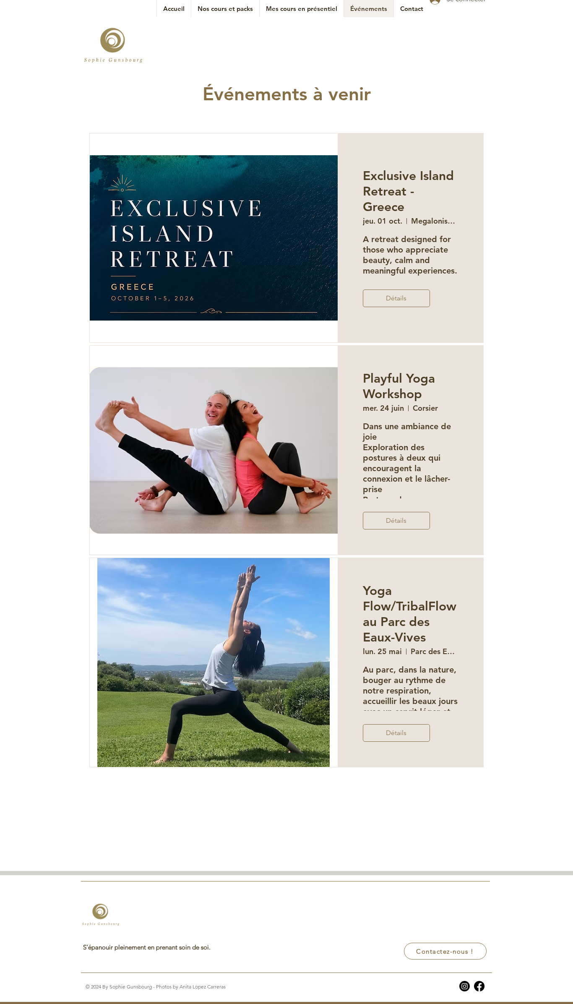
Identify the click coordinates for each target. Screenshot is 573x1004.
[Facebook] (479, 986)
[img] (113, 63)
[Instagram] (464, 986)
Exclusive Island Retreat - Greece (408, 191)
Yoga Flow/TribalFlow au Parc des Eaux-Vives (409, 614)
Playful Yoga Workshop (399, 386)
